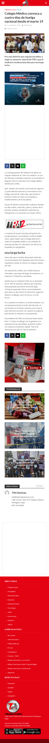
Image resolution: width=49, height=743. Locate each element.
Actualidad (11, 591)
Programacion (13, 587)
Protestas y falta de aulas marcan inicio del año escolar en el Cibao (24, 462)
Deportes (11, 600)
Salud (19, 10)
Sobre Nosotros (13, 639)
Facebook (11, 683)
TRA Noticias (28, 25)
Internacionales (13, 596)
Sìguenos (11, 672)
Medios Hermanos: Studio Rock (19, 668)
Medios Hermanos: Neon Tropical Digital (22, 664)
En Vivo (10, 648)
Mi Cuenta (11, 635)
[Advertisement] (24, 132)
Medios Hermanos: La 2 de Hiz (19, 660)
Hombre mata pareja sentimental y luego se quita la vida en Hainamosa (24, 433)
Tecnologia (12, 608)
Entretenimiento (13, 604)
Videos (10, 624)
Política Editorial (13, 644)
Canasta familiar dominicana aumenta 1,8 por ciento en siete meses (24, 405)
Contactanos (12, 652)
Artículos (11, 620)
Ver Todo (40, 486)
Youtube (11, 688)
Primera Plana (10, 10)
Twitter (10, 692)
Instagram (11, 696)
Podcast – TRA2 (13, 656)
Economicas (12, 616)
